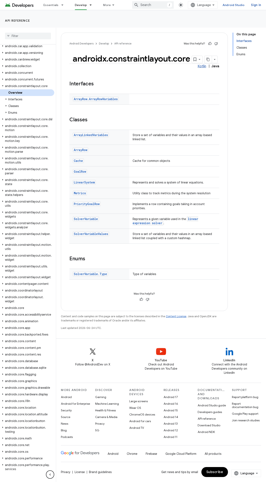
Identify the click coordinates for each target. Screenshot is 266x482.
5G (97, 430)
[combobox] (153, 5)
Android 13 (171, 423)
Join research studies (246, 420)
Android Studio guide (212, 405)
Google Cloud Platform (180, 454)
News (64, 423)
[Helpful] (210, 44)
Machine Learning (107, 404)
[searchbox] (28, 36)
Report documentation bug (245, 405)
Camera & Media (106, 417)
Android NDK (206, 432)
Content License (176, 316)
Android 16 (171, 404)
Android (66, 397)
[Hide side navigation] (50, 474)
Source (65, 417)
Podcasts (67, 437)
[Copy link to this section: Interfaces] (98, 84)
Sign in (256, 5)
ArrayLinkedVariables (91, 135)
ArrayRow (80, 150)
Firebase (151, 454)
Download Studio (209, 425)
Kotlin (202, 66)
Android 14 (171, 417)
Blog (64, 430)
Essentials (51, 5)
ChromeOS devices (142, 414)
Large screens (138, 401)
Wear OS (135, 408)
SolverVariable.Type (90, 274)
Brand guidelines (100, 472)
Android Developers (81, 43)
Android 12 (171, 430)
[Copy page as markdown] (208, 59)
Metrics (80, 193)
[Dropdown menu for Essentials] (64, 5)
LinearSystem (84, 182)
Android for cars (140, 421)
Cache (78, 161)
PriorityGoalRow (87, 204)
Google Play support (245, 414)
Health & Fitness (105, 410)
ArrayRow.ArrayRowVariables (96, 99)
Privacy (100, 423)
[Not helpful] (216, 44)
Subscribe (214, 472)
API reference (17, 20)
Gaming (100, 397)
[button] (27, 46)
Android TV (136, 428)
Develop (81, 5)
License (80, 472)
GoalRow (80, 171)
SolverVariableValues (91, 234)
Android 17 (171, 397)
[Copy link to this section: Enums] (89, 259)
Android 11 (170, 437)
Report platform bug (245, 397)
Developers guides (210, 412)
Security (66, 410)
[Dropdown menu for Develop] (92, 5)
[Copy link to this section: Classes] (91, 120)
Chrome (132, 454)
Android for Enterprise (75, 404)
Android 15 (171, 410)
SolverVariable (86, 219)
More (107, 5)
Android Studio (234, 5)
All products (213, 454)
